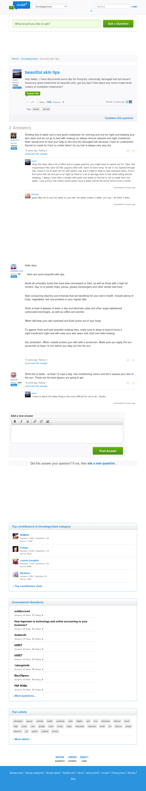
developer (18, 721)
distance (17, 731)
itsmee (35, 194)
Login (134, 6)
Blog (73, 778)
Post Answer (108, 451)
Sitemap (131, 772)
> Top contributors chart (27, 586)
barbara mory (17, 270)
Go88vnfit (20, 635)
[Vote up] (28, 101)
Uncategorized (29, 58)
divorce (118, 726)
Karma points (92, 772)
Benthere (25, 573)
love (95, 721)
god (88, 721)
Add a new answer (22, 415)
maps (69, 726)
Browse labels (53, 772)
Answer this (33, 93)
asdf (70, 721)
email (102, 726)
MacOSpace (21, 675)
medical (44, 731)
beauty (36, 109)
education (80, 726)
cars (33, 726)
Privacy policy (118, 772)
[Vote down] (36, 101)
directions (105, 721)
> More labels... (22, 739)
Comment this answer (36, 153)
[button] (15, 421)
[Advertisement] (74, 46)
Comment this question (119, 118)
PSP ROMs (20, 685)
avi (26, 731)
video (51, 726)
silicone (117, 721)
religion (79, 721)
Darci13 (15, 140)
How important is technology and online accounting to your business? (50, 623)
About (80, 772)
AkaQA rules (69, 772)
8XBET (18, 645)
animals (39, 721)
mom (15, 79)
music (24, 726)
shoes (60, 726)
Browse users (16, 772)
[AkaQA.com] (19, 5)
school (55, 731)
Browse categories (35, 772)
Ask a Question (118, 23)
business (92, 726)
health (49, 721)
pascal (14, 379)
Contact (105, 772)
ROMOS (24, 535)
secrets (46, 109)
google (42, 726)
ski (110, 726)
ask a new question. (102, 463)
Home (15, 58)
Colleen (24, 547)
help (15, 726)
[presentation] (15, 421)
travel (126, 721)
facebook (60, 721)
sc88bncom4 (22, 611)
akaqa (128, 726)
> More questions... (24, 695)
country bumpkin (29, 560)
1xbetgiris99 (21, 665)
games (29, 721)
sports (34, 731)
